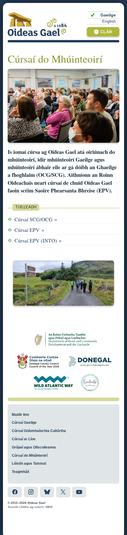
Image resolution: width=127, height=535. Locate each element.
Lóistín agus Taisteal (29, 463)
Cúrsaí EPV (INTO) (38, 240)
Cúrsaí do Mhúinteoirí (30, 455)
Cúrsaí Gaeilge (24, 423)
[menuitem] (103, 15)
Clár (106, 31)
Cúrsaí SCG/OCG (35, 219)
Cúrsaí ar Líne (23, 439)
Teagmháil (20, 472)
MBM (48, 507)
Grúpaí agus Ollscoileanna (34, 447)
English (109, 21)
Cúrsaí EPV (29, 229)
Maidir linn (20, 415)
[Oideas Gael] (37, 24)
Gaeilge (108, 15)
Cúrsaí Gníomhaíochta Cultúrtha (39, 431)
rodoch (39, 507)
